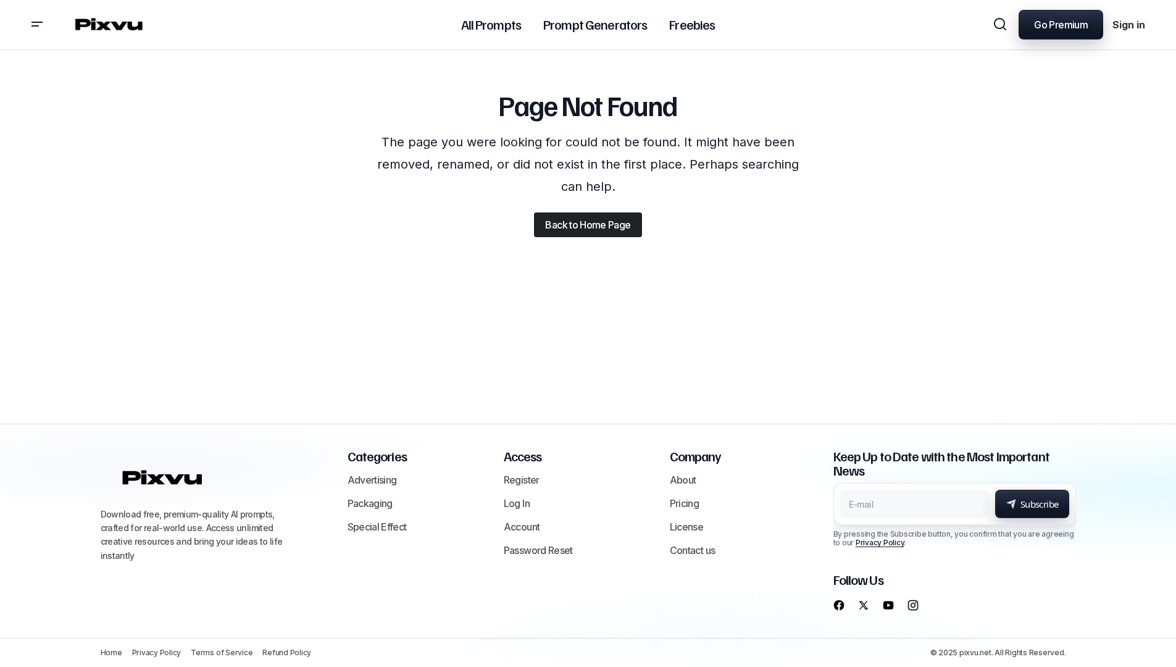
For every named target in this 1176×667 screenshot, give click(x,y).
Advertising (372, 480)
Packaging (370, 503)
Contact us (692, 550)
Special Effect (377, 527)
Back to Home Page (587, 225)
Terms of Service (221, 652)
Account (522, 527)
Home (111, 652)
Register (522, 480)
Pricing (684, 503)
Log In (517, 503)
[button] (37, 24)
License (687, 527)
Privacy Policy (880, 542)
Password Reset (538, 550)
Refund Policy (286, 652)
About (683, 480)
